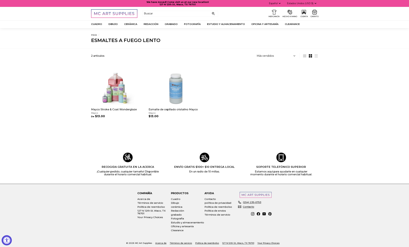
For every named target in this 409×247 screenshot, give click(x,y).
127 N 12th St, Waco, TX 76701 (151, 212)
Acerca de (143, 199)
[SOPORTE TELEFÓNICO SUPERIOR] (281, 157)
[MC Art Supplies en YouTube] (264, 214)
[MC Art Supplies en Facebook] (258, 214)
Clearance (292, 24)
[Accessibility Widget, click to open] (7, 240)
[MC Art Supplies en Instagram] (252, 214)
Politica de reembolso (151, 206)
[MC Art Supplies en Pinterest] (270, 214)
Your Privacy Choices (150, 217)
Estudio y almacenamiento (226, 24)
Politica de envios (215, 210)
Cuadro (96, 24)
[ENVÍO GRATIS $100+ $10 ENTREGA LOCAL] (204, 157)
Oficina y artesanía (264, 24)
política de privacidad (217, 202)
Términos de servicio (150, 202)
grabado (171, 24)
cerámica (130, 24)
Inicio (94, 35)
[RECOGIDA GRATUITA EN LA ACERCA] (128, 157)
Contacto (210, 199)
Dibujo (113, 24)
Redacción (151, 24)
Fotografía (192, 24)
